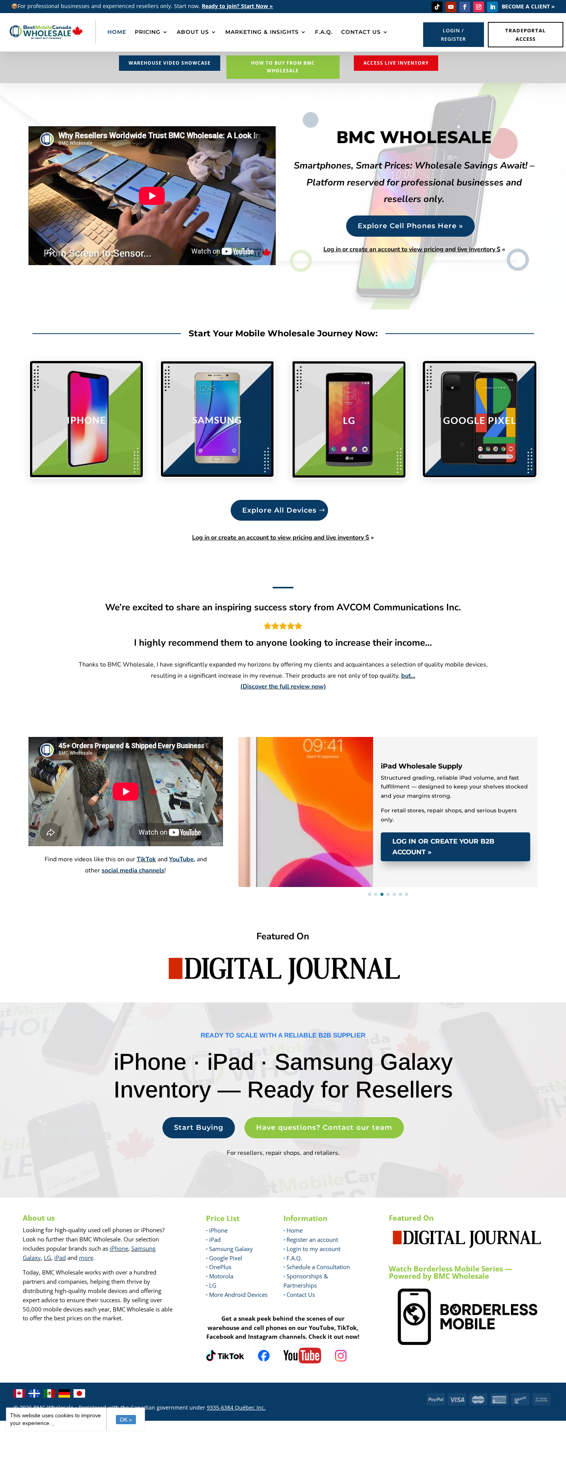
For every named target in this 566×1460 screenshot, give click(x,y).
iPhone (119, 1248)
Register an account (310, 1239)
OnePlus (218, 1267)
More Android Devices (237, 1294)
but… (408, 676)
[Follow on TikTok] (437, 7)
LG (47, 1257)
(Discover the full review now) (283, 686)
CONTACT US (361, 31)
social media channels (133, 870)
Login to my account (311, 1249)
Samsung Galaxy (229, 1249)
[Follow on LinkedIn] (492, 7)
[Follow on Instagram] (478, 7)
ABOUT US (193, 31)
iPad (60, 1257)
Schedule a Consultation (316, 1267)
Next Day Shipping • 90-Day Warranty (321, 748)
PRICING (148, 31)
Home (293, 1230)
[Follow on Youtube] (450, 7)
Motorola (219, 1276)
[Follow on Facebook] (464, 7)
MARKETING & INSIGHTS (262, 31)
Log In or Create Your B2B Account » (443, 846)
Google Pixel (224, 1258)
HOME (116, 31)
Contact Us (300, 1294)
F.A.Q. (324, 31)
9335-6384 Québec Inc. (236, 1407)
